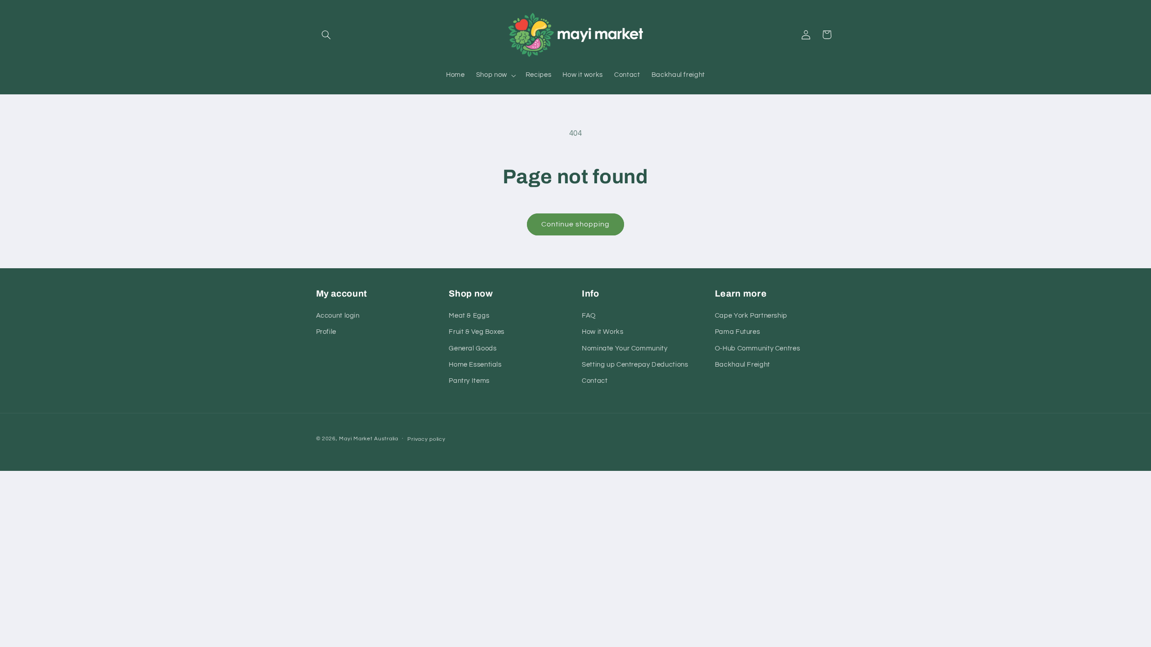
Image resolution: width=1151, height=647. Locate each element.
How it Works (603, 331)
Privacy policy (426, 439)
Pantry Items (469, 380)
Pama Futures (737, 331)
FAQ (589, 315)
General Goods (472, 348)
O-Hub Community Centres (757, 348)
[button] (326, 34)
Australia (386, 438)
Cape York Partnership (751, 315)
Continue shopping (575, 224)
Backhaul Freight (742, 364)
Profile (326, 331)
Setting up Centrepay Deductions (635, 364)
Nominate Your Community (625, 348)
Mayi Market (355, 438)
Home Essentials (475, 364)
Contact (594, 380)
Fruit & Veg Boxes (476, 331)
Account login (338, 315)
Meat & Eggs (469, 315)
